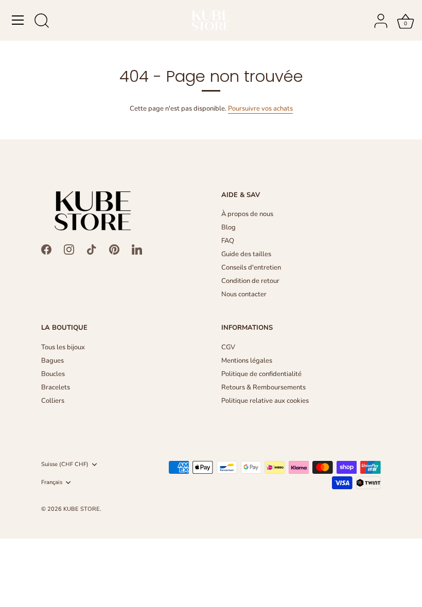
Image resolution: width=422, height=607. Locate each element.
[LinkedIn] (137, 249)
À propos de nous (247, 214)
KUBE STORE (81, 509)
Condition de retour (250, 280)
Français (51, 482)
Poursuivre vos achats (260, 108)
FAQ (227, 240)
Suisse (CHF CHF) (65, 464)
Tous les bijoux (63, 347)
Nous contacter (244, 294)
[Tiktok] (91, 249)
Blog (228, 227)
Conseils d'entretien (251, 267)
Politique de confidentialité (261, 374)
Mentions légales (246, 360)
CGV (228, 347)
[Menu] (18, 20)
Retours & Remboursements (263, 387)
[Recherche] (41, 21)
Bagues (52, 360)
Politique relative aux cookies (265, 400)
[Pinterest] (114, 249)
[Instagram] (69, 249)
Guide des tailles (246, 254)
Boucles (53, 374)
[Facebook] (46, 249)
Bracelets (55, 387)
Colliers (52, 400)
